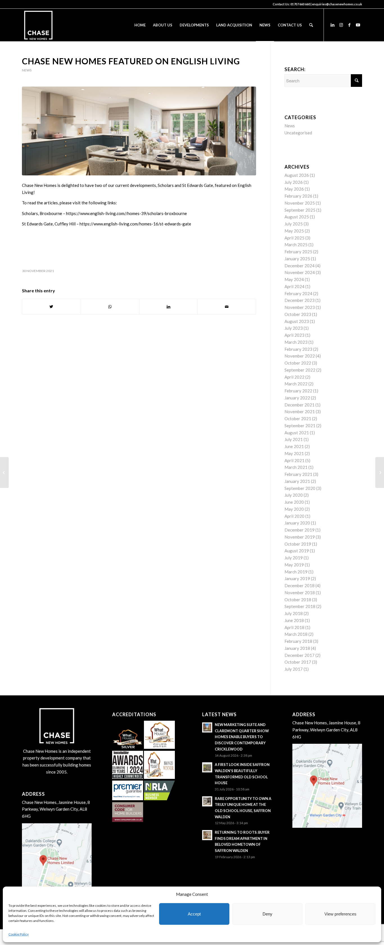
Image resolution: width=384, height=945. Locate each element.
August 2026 (296, 175)
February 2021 (298, 474)
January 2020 (297, 522)
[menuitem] (140, 25)
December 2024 (299, 265)
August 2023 (296, 321)
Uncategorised (298, 132)
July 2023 (293, 328)
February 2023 (298, 349)
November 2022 (299, 355)
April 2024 (294, 286)
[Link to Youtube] (358, 25)
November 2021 (299, 411)
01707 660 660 (300, 4)
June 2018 (294, 620)
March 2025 (296, 244)
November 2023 (299, 307)
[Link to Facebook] (349, 25)
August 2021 (296, 432)
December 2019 (299, 529)
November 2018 (299, 592)
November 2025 (299, 202)
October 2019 (297, 543)
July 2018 (293, 613)
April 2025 (294, 237)
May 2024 (294, 279)
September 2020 (299, 488)
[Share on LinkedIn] (168, 307)
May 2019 (294, 564)
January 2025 (297, 258)
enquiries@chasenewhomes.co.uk (337, 4)
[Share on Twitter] (51, 307)
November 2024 (299, 272)
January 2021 (297, 481)
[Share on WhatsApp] (110, 307)
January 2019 (297, 578)
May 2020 (294, 509)
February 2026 (298, 195)
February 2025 (298, 251)
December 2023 (299, 300)
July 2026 (293, 182)
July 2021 (293, 439)
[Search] (311, 25)
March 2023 (296, 342)
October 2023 (297, 314)
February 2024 (298, 293)
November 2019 (299, 536)
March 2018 (296, 634)
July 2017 (293, 669)
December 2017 (299, 655)
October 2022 (297, 362)
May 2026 (294, 188)
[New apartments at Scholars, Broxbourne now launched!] (4, 472)
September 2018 (299, 606)
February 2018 (298, 641)
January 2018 (297, 648)
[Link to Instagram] (341, 25)
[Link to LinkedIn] (332, 25)
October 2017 (297, 661)
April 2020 (294, 516)
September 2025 (299, 209)
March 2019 (296, 571)
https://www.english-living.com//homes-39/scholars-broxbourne (126, 213)
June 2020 (294, 502)
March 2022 (296, 383)
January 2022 (297, 397)
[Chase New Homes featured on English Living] (139, 131)
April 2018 (294, 627)
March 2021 (296, 467)
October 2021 (297, 418)
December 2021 (299, 404)
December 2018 (299, 585)
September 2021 (299, 425)
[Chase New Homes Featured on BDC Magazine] (379, 472)
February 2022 (298, 390)
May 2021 (294, 453)
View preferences (340, 914)
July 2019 (293, 557)
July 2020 (293, 495)
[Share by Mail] (227, 307)
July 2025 (293, 223)
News (26, 70)
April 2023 (294, 335)
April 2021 (294, 460)
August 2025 (296, 216)
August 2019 (296, 550)
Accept (194, 914)
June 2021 (294, 446)
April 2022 (294, 376)
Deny (267, 914)
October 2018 (297, 599)
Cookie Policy (18, 934)
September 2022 (299, 369)
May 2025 (294, 230)
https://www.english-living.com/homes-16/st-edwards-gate (135, 223)
